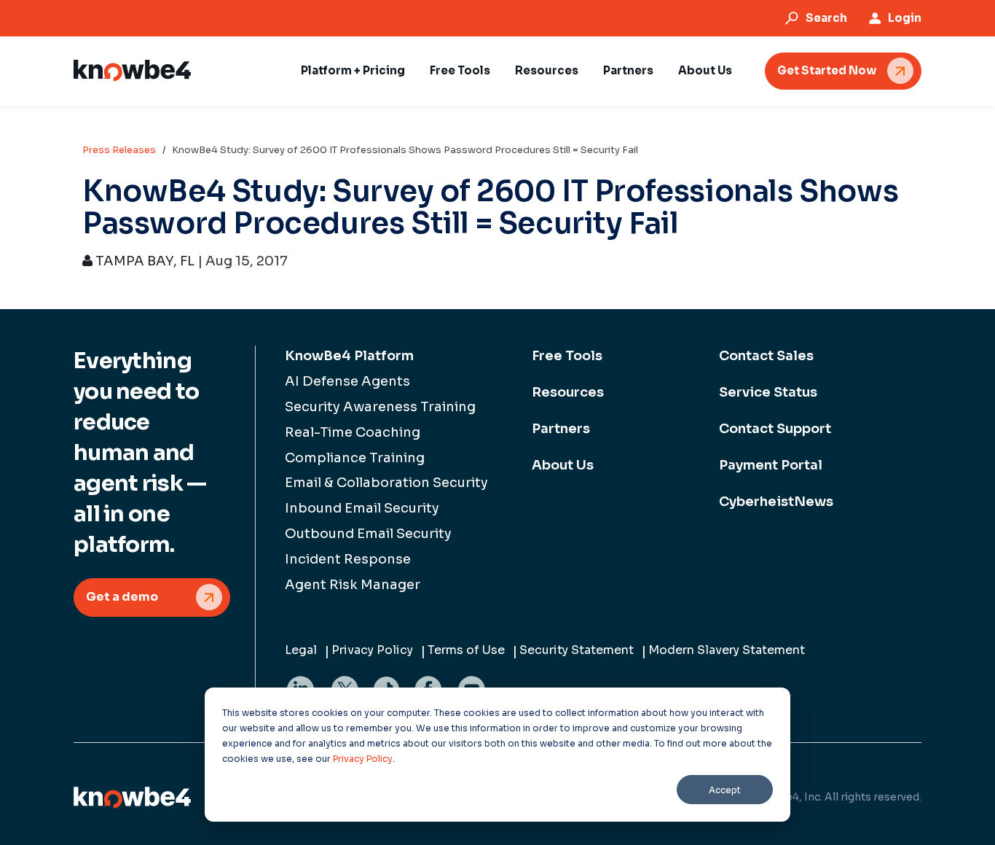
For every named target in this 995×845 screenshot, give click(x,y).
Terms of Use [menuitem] (466, 650)
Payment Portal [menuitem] (770, 465)
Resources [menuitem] (568, 392)
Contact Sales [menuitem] (766, 356)
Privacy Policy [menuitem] (372, 650)
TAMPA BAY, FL (143, 261)
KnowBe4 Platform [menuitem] (349, 356)
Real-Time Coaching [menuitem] (352, 432)
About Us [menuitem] (563, 465)
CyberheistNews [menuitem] (776, 502)
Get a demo (122, 596)
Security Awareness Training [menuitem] (380, 407)
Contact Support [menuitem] (775, 429)
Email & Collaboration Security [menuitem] (386, 483)
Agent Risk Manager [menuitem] (352, 585)
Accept (725, 789)
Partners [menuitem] (561, 429)
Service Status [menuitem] (768, 392)
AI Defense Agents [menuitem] (347, 381)
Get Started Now (826, 70)
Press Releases (119, 150)
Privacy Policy (363, 758)
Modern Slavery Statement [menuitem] (726, 650)
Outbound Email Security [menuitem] (368, 534)
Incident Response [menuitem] (348, 559)
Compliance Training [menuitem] (355, 458)
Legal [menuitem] (301, 650)
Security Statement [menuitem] (576, 650)
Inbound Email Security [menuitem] (362, 508)
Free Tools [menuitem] (567, 356)
